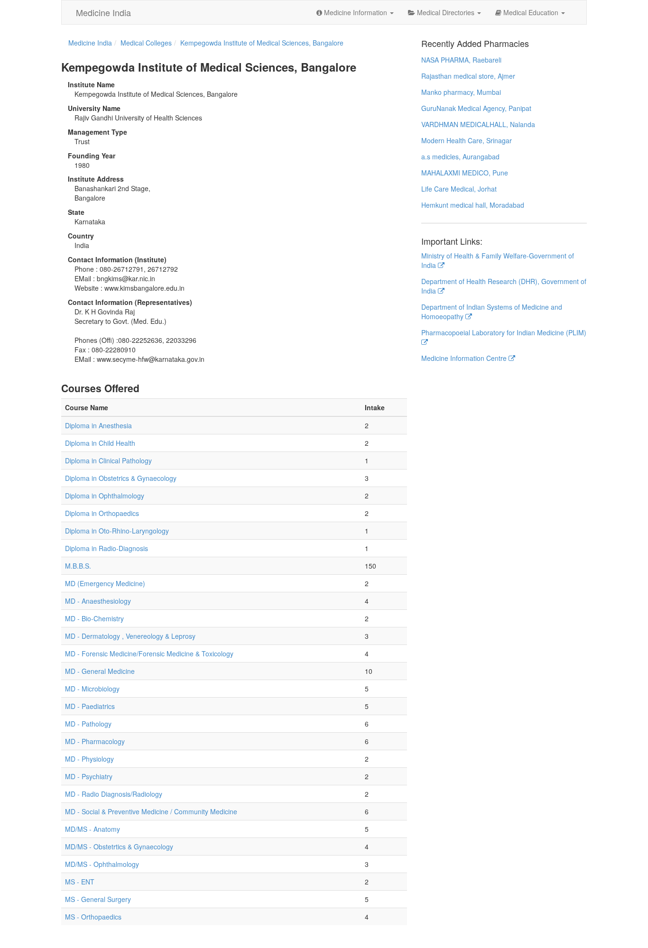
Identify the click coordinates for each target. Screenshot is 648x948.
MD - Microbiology (92, 688)
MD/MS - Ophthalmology (102, 864)
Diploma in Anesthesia (98, 425)
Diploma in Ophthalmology (104, 495)
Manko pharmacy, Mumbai (461, 92)
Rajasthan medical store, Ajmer (468, 76)
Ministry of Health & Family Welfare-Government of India (497, 260)
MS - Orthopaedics (93, 916)
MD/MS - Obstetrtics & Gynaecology (119, 846)
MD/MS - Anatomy (92, 829)
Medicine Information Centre (465, 358)
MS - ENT (79, 881)
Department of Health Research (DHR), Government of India (503, 285)
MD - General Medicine (100, 671)
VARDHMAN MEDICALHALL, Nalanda (478, 124)
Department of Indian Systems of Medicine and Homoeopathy (491, 311)
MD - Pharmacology (95, 741)
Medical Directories (445, 12)
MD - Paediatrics (90, 706)
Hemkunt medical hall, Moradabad (472, 205)
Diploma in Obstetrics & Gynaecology (120, 478)
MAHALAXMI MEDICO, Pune (464, 172)
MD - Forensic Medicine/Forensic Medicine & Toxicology (149, 653)
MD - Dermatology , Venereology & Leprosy (130, 636)
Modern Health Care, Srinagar (466, 140)
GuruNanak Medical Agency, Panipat (476, 108)
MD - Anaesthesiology (98, 601)
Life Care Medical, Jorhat (459, 188)
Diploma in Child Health (100, 443)
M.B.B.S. (78, 566)
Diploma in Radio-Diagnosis (106, 548)
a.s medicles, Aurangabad (460, 156)
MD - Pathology (88, 723)
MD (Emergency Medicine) (105, 583)
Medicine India (103, 12)
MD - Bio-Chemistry (94, 618)
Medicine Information (355, 12)
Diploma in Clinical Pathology (108, 460)
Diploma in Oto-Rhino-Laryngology (117, 530)
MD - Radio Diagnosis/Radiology (113, 794)
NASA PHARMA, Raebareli (461, 59)
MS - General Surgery (98, 899)
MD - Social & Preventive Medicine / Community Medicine (151, 811)
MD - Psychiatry (88, 776)
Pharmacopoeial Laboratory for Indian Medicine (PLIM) (503, 332)
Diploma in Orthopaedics (102, 513)
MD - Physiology (89, 759)
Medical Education (530, 12)
